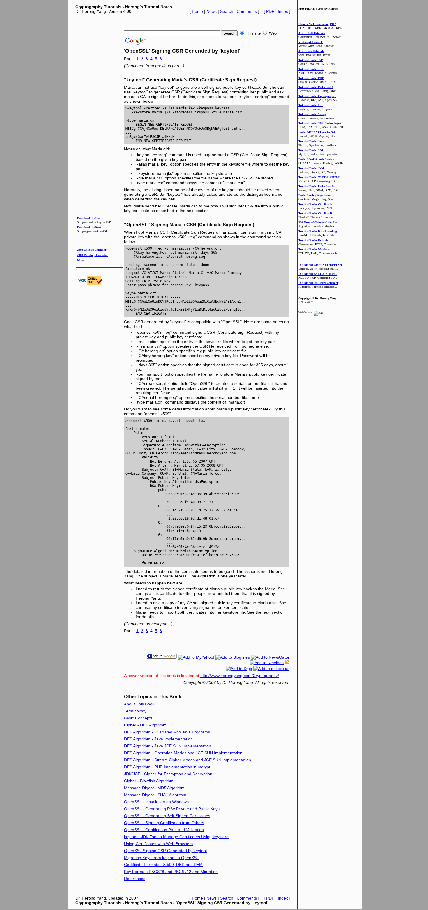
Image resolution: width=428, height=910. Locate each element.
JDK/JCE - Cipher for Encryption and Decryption (168, 774)
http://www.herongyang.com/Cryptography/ (239, 675)
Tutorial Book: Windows (314, 249)
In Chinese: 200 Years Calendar (318, 283)
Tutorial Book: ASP (310, 105)
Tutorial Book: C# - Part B (315, 213)
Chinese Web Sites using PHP (317, 24)
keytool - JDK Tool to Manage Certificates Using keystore (176, 836)
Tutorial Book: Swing (312, 114)
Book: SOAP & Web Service (316, 159)
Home (197, 11)
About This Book (139, 704)
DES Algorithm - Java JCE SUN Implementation (167, 746)
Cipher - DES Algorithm (145, 725)
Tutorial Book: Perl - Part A (315, 87)
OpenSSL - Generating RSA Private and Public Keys (172, 808)
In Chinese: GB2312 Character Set (320, 264)
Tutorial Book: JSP (310, 60)
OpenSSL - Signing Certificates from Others (164, 822)
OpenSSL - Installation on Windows (156, 801)
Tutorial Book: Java (311, 141)
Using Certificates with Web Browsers (158, 843)
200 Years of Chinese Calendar (317, 222)
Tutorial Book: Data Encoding (317, 231)
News (211, 11)
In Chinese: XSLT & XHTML (317, 274)
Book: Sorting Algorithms (314, 195)
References (134, 878)
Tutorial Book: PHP (311, 78)
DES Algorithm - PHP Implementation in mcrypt (167, 767)
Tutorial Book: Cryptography (317, 96)
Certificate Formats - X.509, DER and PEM (163, 864)
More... (81, 260)
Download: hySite (88, 218)
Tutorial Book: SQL (311, 150)
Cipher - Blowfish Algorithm (149, 781)
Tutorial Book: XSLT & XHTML (319, 177)
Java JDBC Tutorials (311, 33)
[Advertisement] (181, 21)
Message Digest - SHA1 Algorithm (155, 794)
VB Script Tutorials (310, 42)
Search (226, 11)
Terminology (135, 711)
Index (283, 11)
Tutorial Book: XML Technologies (319, 123)
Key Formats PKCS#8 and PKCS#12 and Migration (171, 871)
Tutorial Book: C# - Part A (315, 204)
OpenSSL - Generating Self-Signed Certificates (167, 815)
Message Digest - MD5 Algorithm (154, 787)
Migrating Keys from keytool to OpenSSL (161, 857)
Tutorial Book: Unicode (313, 240)
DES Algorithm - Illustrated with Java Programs (167, 732)
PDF (270, 11)
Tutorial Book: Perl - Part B (316, 186)
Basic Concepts (138, 718)
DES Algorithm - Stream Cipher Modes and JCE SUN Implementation (187, 760)
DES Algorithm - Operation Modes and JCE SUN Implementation (183, 753)
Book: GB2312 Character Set (316, 132)
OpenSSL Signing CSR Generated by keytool (165, 850)
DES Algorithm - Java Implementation (158, 739)
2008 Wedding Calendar (92, 255)
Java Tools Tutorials (311, 51)
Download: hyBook (89, 227)
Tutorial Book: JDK (311, 69)
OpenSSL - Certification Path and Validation (164, 829)
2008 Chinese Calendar (91, 249)
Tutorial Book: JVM (311, 168)
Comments (247, 11)
